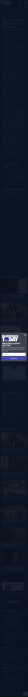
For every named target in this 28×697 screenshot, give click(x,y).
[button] (25, 335)
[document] (14, 348)
